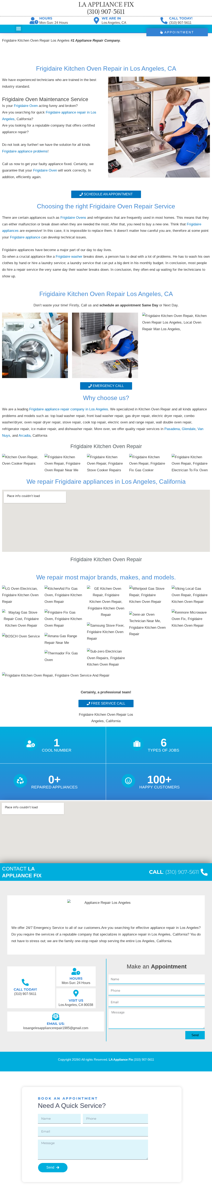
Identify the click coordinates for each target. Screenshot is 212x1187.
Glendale (188, 429)
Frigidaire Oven (26, 106)
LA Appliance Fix (121, 1059)
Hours (45, 18)
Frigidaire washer (69, 257)
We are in (111, 18)
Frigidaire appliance (25, 237)
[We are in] (96, 20)
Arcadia (24, 436)
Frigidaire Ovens (73, 218)
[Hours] (34, 20)
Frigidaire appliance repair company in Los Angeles (68, 409)
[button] (19, 29)
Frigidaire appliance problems (25, 151)
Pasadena (172, 429)
